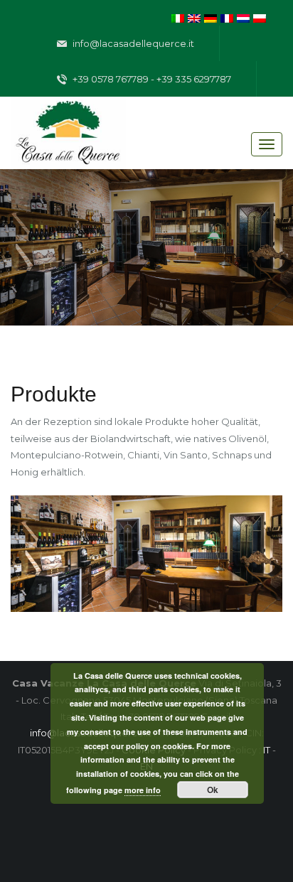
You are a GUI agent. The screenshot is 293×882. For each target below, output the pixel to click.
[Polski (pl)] (259, 17)
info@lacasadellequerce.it (132, 43)
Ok (212, 789)
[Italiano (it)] (177, 17)
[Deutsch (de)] (210, 17)
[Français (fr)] (226, 17)
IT (266, 749)
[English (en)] (194, 17)
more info (142, 790)
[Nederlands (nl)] (243, 17)
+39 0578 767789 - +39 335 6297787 (150, 79)
